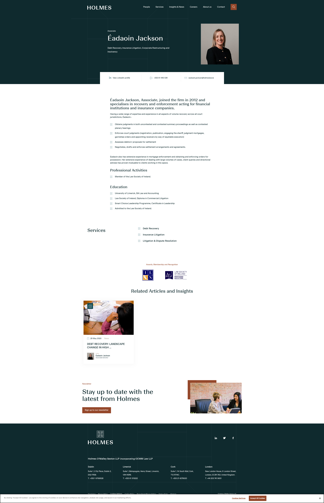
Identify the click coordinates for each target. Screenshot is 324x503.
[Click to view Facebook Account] (233, 438)
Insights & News (176, 7)
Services (160, 7)
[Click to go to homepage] (99, 8)
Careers (193, 7)
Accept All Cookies (257, 498)
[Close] (320, 498)
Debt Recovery (151, 228)
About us (207, 7)
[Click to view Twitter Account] (224, 438)
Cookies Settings (239, 498)
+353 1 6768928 (96, 478)
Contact (221, 7)
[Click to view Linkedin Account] (216, 438)
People (146, 7)
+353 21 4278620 (179, 478)
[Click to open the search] (234, 7)
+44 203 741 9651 (214, 478)
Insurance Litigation (154, 234)
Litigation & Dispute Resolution (160, 240)
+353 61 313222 (131, 478)
